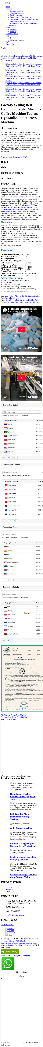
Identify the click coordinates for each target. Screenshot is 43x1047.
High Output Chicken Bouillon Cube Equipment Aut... (22, 796)
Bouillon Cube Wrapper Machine (13, 943)
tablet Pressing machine (21, 828)
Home (8, 7)
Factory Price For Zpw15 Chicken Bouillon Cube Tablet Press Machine (20, 297)
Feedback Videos (12, 34)
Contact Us (10, 44)
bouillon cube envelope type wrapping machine (23, 858)
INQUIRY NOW (7, 925)
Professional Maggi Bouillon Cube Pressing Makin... (23, 875)
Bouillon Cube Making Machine (20, 945)
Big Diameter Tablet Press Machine (14, 715)
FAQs (8, 42)
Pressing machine (16, 11)
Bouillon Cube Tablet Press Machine (25, 209)
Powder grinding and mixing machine (23, 23)
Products (9, 9)
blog (7, 36)
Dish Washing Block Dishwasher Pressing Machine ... (19, 816)
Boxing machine (16, 15)
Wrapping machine (17, 13)
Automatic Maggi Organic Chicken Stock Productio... (22, 844)
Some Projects (11, 25)
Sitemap (12, 941)
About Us (9, 28)
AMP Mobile (20, 941)
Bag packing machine (18, 21)
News (12, 38)
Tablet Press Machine (16, 197)
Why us (13, 32)
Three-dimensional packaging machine (24, 19)
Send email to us (7, 157)
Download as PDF (20, 157)
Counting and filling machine (20, 17)
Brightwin (13, 30)
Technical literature (17, 40)
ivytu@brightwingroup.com (15, 915)
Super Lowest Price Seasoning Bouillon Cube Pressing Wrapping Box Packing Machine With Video (20, 301)
